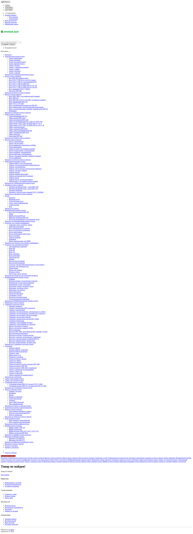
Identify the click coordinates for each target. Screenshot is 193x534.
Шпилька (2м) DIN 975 (17, 440)
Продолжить (5, 475)
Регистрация (13, 17)
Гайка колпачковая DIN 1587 (19, 120)
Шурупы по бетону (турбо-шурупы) (21, 335)
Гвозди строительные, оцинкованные (21, 150)
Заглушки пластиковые (137, 458)
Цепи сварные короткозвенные (19, 422)
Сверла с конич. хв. (15, 371)
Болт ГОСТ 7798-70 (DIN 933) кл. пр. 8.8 (23, 87)
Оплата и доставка (11, 446)
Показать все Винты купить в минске (18, 112)
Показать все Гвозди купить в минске (18, 160)
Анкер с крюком (14, 73)
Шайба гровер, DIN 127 (17, 427)
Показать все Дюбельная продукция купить (20, 183)
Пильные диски (14, 272)
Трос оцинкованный (16, 404)
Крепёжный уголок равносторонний (21, 283)
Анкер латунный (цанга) (17, 62)
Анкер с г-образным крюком (18, 67)
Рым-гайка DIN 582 (15, 136)
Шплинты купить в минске (14, 444)
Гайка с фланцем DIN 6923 (18, 129)
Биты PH (12, 248)
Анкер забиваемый (15, 58)
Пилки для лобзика (15, 270)
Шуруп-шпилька (14, 330)
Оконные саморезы (15, 306)
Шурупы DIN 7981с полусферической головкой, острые (28, 331)
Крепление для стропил (17, 290)
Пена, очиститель (61, 460)
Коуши (11, 395)
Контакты (8, 55)
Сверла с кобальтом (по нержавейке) (21, 369)
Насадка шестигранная (17, 261)
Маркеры (172, 458)
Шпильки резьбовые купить (14, 436)
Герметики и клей (101, 458)
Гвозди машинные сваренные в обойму (22, 145)
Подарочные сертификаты (14, 507)
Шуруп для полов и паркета (18, 326)
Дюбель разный (14, 172)
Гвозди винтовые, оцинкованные (20, 154)
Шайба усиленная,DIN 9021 (18, 433)
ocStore (11, 529)
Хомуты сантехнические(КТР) (19, 413)
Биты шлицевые (14, 255)
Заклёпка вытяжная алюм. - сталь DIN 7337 (24, 187)
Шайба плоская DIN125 (17, 216)
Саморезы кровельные (16, 321)
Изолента (12, 198)
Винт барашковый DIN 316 (18, 102)
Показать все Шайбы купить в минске (18, 435)
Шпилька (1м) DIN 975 (17, 438)
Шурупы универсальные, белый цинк (22, 341)
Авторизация (13, 19)
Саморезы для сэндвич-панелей (20, 317)
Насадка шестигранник (17, 263)
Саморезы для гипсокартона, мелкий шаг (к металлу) (27, 313)
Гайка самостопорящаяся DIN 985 (20, 131)
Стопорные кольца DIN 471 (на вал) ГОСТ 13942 (26, 384)
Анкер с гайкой (14, 69)
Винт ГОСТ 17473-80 (16, 103)
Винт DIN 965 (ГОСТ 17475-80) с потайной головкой (27, 100)
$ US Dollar (9, 7)
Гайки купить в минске (13, 114)
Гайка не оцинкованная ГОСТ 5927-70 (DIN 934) (26, 121)
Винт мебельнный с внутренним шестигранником (26, 107)
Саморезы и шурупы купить (14, 304)
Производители (10, 506)
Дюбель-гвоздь (14, 178)
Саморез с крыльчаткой (17, 310)
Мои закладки (9, 522)
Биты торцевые (14, 254)
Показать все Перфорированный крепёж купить (21, 301)
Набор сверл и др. (15, 355)
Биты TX (12, 252)
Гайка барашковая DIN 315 (18, 116)
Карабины (12, 393)
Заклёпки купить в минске (14, 185)
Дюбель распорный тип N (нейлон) (21, 176)
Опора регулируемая (16, 293)
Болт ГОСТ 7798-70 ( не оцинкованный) (23, 82)
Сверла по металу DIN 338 (18, 366)
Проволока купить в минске (14, 303)
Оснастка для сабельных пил (19, 266)
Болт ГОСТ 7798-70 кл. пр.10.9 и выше (22, 80)
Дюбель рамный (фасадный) (18, 174)
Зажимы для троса (15, 391)
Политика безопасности (13, 484)
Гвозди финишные (15, 147)
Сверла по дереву (15, 360)
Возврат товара (10, 496)
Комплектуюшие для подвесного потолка (23, 281)
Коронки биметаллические (18, 351)
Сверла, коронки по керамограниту (21, 375)
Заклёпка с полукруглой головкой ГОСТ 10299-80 (26, 192)
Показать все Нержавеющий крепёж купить (20, 221)
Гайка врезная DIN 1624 (17, 118)
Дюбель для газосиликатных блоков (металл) (24, 165)
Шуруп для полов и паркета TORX (21, 328)
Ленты (7, 196)
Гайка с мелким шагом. (17, 127)
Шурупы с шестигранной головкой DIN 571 (24, 339)
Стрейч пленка (14, 205)
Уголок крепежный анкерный (19, 299)
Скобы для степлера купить (14, 380)
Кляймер (12, 279)
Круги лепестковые (15, 232)
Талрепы (12, 400)
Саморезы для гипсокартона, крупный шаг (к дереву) (27, 312)
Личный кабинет (10, 519)
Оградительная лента (16, 201)
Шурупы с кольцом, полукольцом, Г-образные (25, 337)
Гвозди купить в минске (13, 140)
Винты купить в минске (13, 94)
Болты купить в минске (13, 76)
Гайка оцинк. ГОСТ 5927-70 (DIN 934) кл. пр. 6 (25, 123)
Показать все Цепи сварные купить (17, 424)
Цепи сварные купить (12, 418)
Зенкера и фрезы (14, 348)
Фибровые (12, 239)
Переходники (13, 268)
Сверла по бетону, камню (17, 359)
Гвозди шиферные (15, 158)
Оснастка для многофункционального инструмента (26, 264)
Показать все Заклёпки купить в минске (18, 194)
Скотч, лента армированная (18, 203)
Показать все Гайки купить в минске (17, 138)
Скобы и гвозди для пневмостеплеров (22, 149)
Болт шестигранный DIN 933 (19, 212)
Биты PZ (12, 250)
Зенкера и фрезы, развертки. (18, 350)
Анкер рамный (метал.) (17, 64)
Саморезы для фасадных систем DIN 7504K (24, 319)
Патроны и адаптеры (16, 357)
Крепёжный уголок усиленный (19, 284)
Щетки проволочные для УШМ (19, 241)
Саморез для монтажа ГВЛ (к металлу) (22, 308)
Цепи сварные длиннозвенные (19, 420)
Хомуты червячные (15, 415)
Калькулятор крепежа (8, 456)
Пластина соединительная (18, 297)
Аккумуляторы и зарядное (18, 246)
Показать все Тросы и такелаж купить (18, 406)
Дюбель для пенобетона (17, 167)
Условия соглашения (12, 486)
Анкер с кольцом (15, 71)
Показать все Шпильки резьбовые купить (19, 442)
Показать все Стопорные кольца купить (18, 388)
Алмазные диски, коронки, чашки (20, 225)
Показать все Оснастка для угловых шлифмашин (21, 243)
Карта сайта (9, 498)
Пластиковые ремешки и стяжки (20, 411)
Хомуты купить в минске (13, 409)
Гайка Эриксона (14, 134)
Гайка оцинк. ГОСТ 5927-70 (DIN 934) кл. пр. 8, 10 (26, 125)
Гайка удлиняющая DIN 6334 (19, 132)
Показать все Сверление (13, 377)
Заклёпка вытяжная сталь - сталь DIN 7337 (23, 188)
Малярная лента (14, 199)
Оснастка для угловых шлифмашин (17, 223)
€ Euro (7, 5)
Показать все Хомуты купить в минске (18, 417)
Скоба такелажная (15, 398)
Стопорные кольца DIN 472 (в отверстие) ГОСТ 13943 (27, 386)
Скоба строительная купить (14, 379)
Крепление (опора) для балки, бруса (21, 286)
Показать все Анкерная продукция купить (19, 74)
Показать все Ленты (12, 208)
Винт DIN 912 (14, 98)
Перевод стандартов (12, 447)
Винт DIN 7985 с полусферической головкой (24, 96)
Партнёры (8, 509)
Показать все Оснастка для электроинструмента (21, 275)
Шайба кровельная (15, 429)
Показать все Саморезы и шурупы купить (19, 344)
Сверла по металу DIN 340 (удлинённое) (23, 368)
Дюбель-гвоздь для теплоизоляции (21, 179)
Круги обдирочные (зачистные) (19, 234)
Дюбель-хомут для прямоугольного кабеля (23, 181)
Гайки (11, 214)
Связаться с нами (11, 494)
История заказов (10, 521)
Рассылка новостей (11, 524)
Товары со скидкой (11, 511)
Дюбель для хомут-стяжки (18, 170)
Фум (10, 207)
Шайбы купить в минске (13, 426)
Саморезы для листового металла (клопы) (23, 315)
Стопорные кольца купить (14, 382)
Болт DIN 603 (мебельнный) (18, 78)
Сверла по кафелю (15, 362)
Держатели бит (14, 257)
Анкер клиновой (14, 60)
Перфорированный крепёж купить (17, 277)
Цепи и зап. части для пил (18, 274)
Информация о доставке (13, 483)
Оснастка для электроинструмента (17, 245)
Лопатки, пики (14, 353)
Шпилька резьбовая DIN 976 (18, 217)
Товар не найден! (11, 453)
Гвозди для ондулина (16, 143)
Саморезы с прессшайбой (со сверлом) (22, 324)
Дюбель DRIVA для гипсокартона (20, 163)
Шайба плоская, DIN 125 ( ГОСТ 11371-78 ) (24, 431)
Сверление (8, 346)
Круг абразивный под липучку (19, 228)
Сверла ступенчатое (16, 373)
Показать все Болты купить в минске (17, 93)
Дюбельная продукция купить (15, 161)
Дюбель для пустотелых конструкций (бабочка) (25, 169)
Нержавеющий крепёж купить (15, 210)
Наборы (11, 259)
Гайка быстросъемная (16, 226)
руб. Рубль (9, 10)
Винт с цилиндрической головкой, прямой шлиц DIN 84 (28, 109)
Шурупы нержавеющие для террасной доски (24, 219)
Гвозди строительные (16, 141)
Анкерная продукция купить (15, 56)
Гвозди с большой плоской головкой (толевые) (25, 156)
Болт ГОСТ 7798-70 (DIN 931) (19, 83)
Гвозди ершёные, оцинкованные (20, 152)
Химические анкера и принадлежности (18, 407)
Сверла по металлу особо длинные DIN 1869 (24, 364)
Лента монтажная (15, 292)
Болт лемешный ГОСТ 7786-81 (19, 89)
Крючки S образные (16, 397)
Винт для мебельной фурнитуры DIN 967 (23, 105)
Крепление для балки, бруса (18, 288)
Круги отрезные (14, 236)
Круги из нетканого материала (19, 230)
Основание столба (15, 295)
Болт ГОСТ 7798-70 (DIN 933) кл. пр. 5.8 (23, 85)
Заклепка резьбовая (15, 190)
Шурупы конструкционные (18, 333)
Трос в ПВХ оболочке (16, 402)
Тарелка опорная (14, 237)
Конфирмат (13, 111)
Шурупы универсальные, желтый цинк (22, 342)
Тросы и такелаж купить (13, 389)
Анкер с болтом (14, 65)
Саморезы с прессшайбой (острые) (21, 322)
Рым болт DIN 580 (15, 91)
